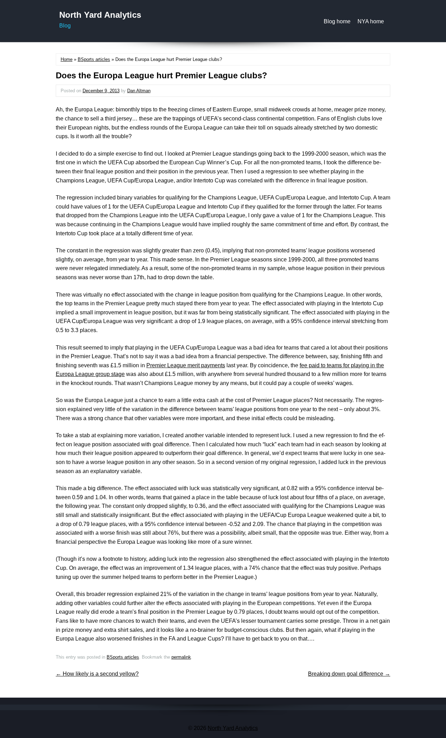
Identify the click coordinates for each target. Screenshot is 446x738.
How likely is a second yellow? (97, 674)
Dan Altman (139, 90)
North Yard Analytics (100, 14)
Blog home (337, 21)
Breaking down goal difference (349, 674)
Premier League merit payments (185, 365)
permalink (181, 657)
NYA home (370, 21)
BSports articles (94, 59)
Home (66, 59)
